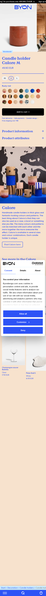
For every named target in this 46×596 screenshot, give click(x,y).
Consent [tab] (8, 270)
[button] (23, 131)
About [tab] (38, 270)
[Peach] (15, 102)
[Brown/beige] (4, 96)
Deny (23, 330)
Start (3, 588)
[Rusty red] (21, 102)
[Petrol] (21, 96)
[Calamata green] (21, 91)
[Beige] (15, 96)
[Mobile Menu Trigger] (5, 593)
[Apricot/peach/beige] (10, 91)
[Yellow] (32, 96)
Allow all (23, 314)
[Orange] (10, 102)
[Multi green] (4, 102)
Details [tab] (23, 270)
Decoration (13, 588)
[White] (32, 102)
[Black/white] (27, 102)
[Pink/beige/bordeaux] (4, 91)
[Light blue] (27, 91)
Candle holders (27, 588)
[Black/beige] (10, 96)
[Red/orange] (38, 91)
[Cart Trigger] (41, 593)
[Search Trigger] (23, 593)
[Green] (27, 96)
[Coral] (38, 96)
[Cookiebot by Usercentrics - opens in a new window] (32, 263)
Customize (21, 322)
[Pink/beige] (15, 91)
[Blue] (32, 91)
